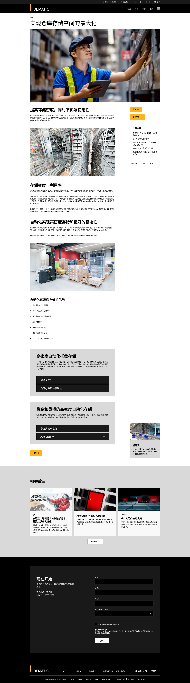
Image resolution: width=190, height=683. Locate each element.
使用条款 (80, 679)
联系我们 (92, 671)
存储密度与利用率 (141, 139)
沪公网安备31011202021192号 (136, 679)
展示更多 (94, 541)
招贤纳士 (79, 671)
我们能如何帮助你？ (102, 609)
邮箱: (97, 598)
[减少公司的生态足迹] (139, 499)
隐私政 (105, 632)
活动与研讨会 (108, 671)
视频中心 (155, 670)
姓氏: (97, 588)
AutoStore (134, 163)
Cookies (96, 679)
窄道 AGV (45, 380)
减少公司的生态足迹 (131, 518)
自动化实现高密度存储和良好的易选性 (145, 143)
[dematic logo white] (39, 671)
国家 (158, 1)
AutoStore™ (47, 436)
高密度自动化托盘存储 (143, 148)
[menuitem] (109, 1)
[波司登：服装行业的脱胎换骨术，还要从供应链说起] (51, 499)
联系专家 (136, 116)
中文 (145, 2)
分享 (134, 109)
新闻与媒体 (120, 671)
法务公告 (71, 679)
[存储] (145, 431)
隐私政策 (88, 679)
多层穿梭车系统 (48, 428)
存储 (31, 17)
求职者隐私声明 (106, 679)
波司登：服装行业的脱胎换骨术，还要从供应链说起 (50, 519)
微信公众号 (141, 670)
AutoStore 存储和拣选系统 (91, 515)
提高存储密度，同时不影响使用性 (145, 134)
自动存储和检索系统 (51, 388)
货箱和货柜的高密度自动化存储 (145, 153)
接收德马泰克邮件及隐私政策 (108, 624)
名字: (97, 577)
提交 (102, 640)
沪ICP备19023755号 (119, 679)
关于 (64, 671)
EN (149, 2)
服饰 (34, 515)
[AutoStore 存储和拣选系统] (95, 499)
